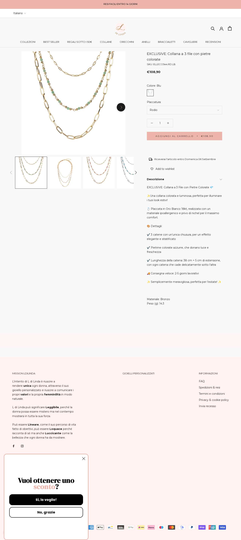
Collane (106, 41)
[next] (121, 107)
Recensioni (213, 41)
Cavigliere (190, 41)
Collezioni (27, 41)
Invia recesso (207, 406)
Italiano (18, 13)
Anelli (146, 41)
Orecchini (127, 41)
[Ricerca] (213, 28)
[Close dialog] (83, 458)
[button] (135, 172)
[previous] (26, 107)
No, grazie (46, 512)
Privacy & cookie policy (214, 400)
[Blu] (150, 92)
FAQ (202, 381)
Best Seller (51, 41)
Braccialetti (166, 41)
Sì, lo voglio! (46, 499)
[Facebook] (13, 446)
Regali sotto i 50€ (79, 41)
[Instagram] (22, 446)
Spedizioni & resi (209, 387)
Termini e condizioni (212, 393)
